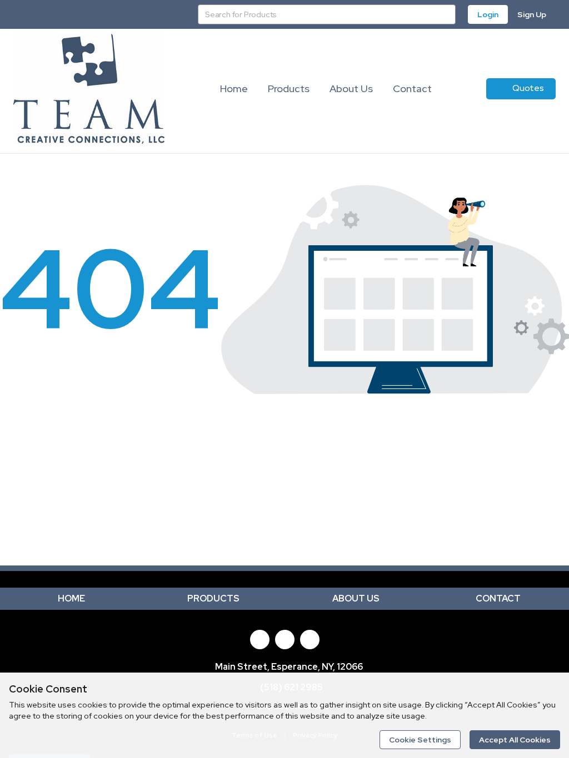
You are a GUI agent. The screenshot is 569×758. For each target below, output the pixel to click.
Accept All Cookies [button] (515, 740)
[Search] (445, 14)
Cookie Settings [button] (420, 740)
